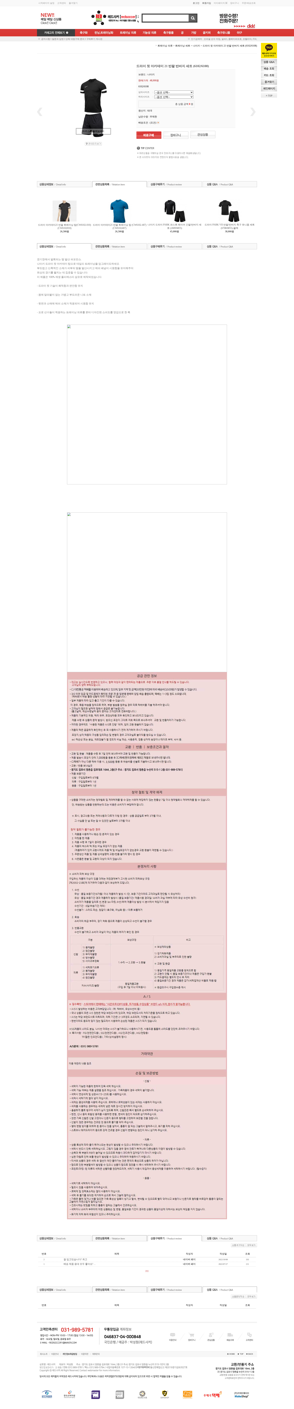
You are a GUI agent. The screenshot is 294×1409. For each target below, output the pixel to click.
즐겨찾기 (73, 3)
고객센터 (61, 3)
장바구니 (234, 3)
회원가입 (206, 3)
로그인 (196, 3)
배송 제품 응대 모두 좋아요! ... (80, 1264)
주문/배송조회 (249, 3)
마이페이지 (219, 3)
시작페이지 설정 (46, 3)
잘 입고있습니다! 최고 (75, 1259)
